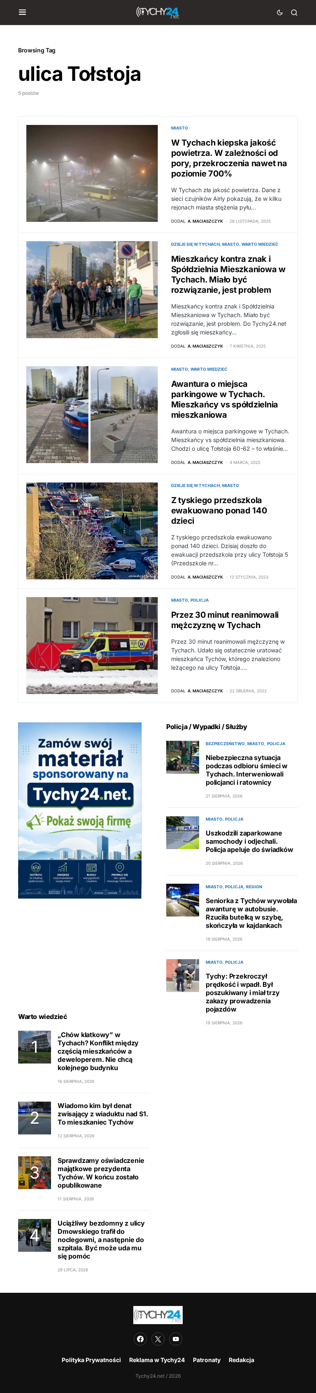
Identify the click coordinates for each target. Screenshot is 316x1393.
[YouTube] (175, 1339)
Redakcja (241, 1359)
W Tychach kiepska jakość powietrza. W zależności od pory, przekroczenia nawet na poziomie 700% (229, 158)
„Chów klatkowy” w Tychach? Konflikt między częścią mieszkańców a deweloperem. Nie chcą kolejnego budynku (98, 1051)
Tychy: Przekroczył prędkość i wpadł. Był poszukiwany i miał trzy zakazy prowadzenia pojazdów (242, 992)
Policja (200, 600)
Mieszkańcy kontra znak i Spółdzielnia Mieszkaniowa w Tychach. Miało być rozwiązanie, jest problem (228, 274)
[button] (22, 12)
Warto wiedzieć (260, 244)
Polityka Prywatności (91, 1359)
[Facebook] (140, 1339)
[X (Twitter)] (158, 1339)
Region (254, 886)
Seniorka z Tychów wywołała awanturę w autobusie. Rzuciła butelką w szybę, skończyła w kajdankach (251, 913)
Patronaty (207, 1359)
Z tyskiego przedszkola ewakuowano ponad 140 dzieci (219, 510)
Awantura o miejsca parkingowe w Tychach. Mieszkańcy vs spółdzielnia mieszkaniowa (225, 399)
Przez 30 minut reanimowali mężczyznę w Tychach (225, 620)
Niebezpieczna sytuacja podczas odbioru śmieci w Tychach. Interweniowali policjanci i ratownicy (247, 769)
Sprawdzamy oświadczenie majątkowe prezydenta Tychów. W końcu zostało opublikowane (101, 1172)
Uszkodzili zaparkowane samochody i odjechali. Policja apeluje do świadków (249, 841)
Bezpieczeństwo (225, 743)
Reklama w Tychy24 (157, 1359)
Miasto (179, 127)
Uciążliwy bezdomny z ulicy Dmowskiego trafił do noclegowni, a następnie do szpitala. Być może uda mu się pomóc (101, 1239)
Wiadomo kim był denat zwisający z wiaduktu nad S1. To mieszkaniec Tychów (103, 1113)
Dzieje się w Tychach (195, 244)
